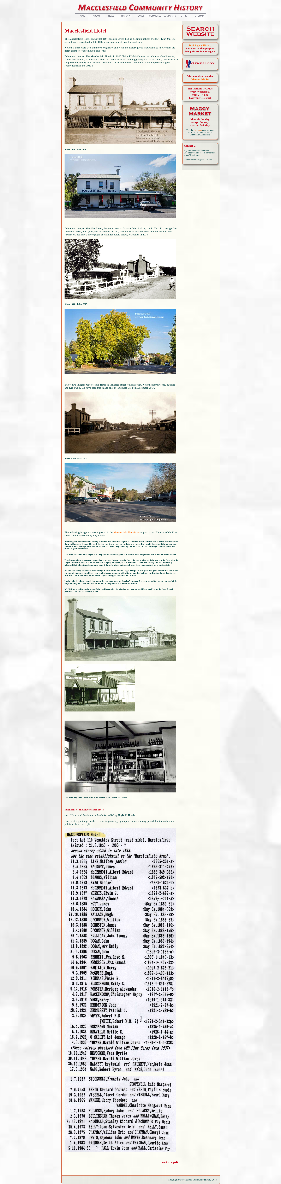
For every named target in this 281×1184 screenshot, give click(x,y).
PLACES (140, 16)
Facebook (198, 130)
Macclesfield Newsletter (126, 532)
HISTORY (125, 16)
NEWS (111, 16)
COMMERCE (155, 16)
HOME (82, 16)
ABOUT (96, 16)
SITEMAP (199, 16)
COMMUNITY (169, 16)
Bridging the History (200, 45)
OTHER (184, 16)
